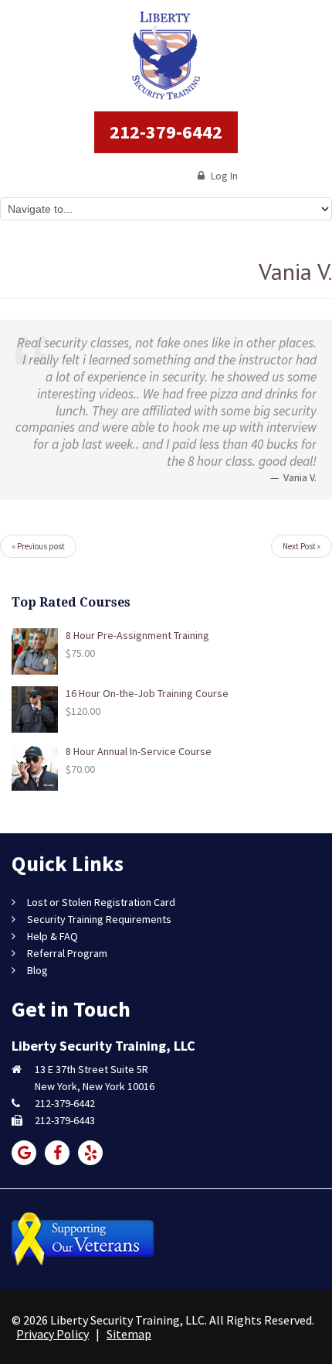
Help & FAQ (52, 936)
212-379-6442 (166, 132)
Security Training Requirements (99, 919)
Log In (223, 176)
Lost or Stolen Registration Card (101, 902)
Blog (37, 970)
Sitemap (129, 1334)
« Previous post (38, 546)
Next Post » (301, 546)
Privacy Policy (52, 1334)
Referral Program (67, 953)
